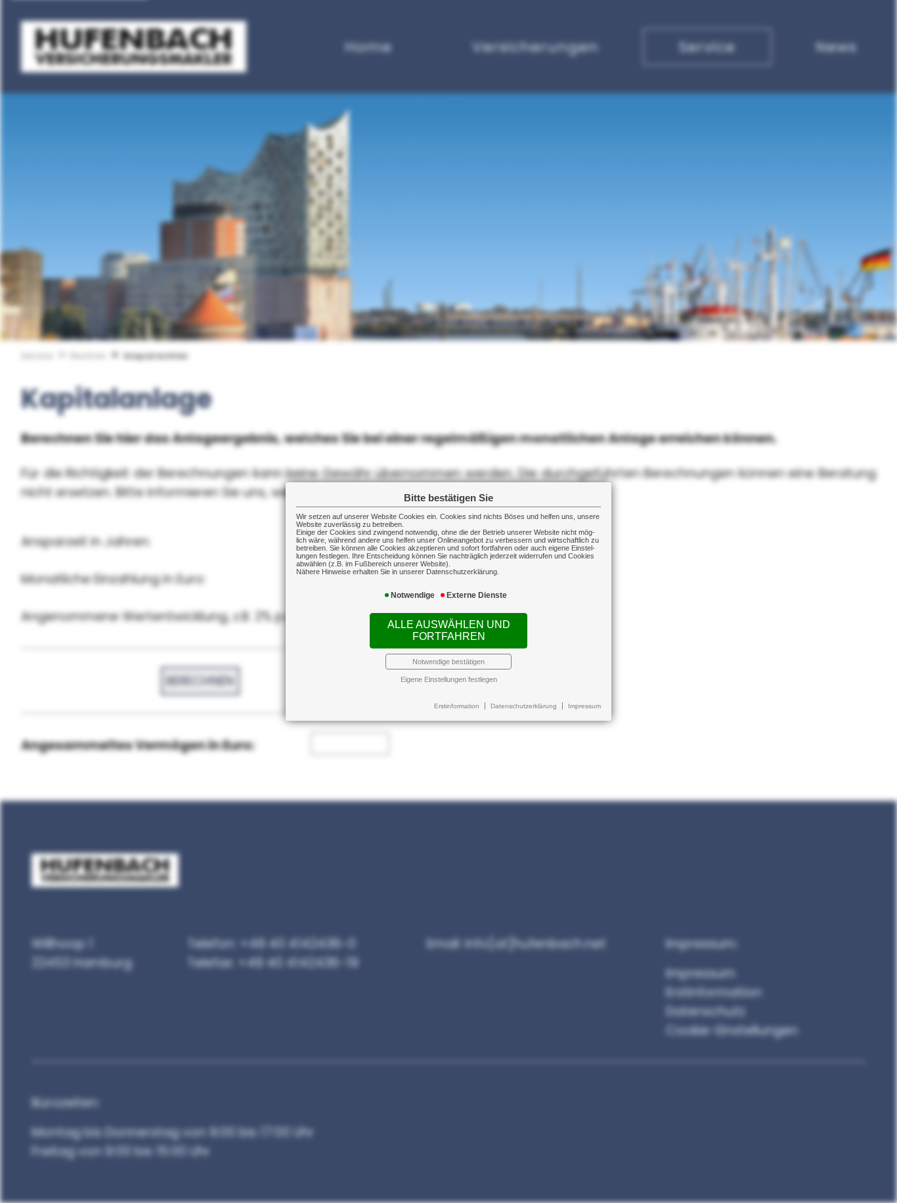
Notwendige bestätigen (448, 662)
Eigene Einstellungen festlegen (449, 679)
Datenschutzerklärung (524, 706)
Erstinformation (456, 706)
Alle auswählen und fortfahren (448, 630)
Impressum (584, 706)
